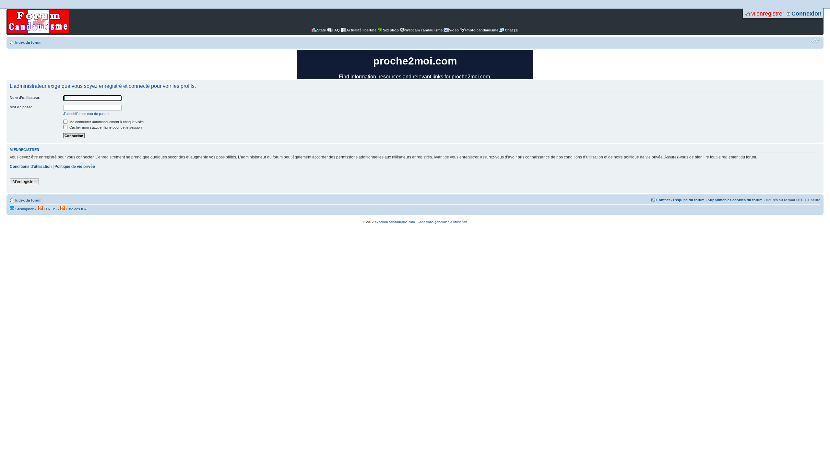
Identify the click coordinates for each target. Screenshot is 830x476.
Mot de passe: (22, 107)
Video (454, 30)
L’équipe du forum (689, 200)
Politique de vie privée (74, 166)
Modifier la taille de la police (815, 41)
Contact (663, 200)
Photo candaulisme (481, 30)
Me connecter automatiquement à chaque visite (106, 122)
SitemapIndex (25, 209)
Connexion (806, 13)
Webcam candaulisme (424, 30)
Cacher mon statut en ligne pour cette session (105, 127)
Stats (321, 30)
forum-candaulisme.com (397, 222)
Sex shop (391, 30)
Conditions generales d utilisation (442, 222)
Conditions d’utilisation (31, 166)
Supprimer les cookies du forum (735, 200)
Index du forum (28, 42)
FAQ (336, 30)
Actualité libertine (361, 30)
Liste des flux (76, 209)
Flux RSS (51, 209)
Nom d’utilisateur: (25, 97)
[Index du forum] (38, 22)
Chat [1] (511, 30)
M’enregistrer (767, 13)
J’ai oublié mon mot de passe (86, 114)
